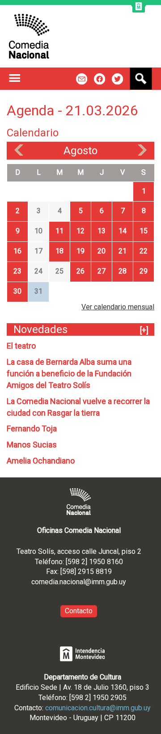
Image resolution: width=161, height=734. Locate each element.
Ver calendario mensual (117, 307)
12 (80, 231)
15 (144, 231)
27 (101, 271)
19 (80, 251)
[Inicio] (29, 36)
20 (101, 251)
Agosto (80, 150)
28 (123, 271)
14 (123, 231)
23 (17, 271)
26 (80, 271)
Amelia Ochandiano (41, 460)
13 (101, 231)
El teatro (21, 345)
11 (59, 231)
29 (144, 271)
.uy (122, 582)
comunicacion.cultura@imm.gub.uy (98, 708)
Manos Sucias (32, 444)
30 (17, 291)
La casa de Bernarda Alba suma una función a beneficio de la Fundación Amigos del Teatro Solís (69, 373)
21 (123, 251)
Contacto (79, 611)
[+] (144, 330)
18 (59, 251)
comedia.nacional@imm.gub (74, 582)
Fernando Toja (32, 428)
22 (144, 251)
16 (17, 251)
